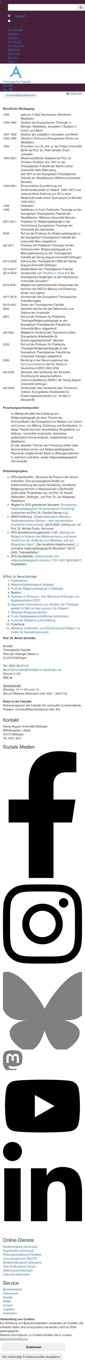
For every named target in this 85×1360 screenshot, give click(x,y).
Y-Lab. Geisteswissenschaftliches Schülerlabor (40, 616)
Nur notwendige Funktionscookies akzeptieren (31, 1357)
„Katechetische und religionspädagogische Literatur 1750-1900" (38, 558)
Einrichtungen (16, 46)
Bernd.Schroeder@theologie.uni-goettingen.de (32, 670)
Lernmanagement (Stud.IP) (20, 1258)
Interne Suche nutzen (23, 21)
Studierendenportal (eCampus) (22, 1262)
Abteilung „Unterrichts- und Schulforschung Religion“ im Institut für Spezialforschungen (45, 630)
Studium (13, 38)
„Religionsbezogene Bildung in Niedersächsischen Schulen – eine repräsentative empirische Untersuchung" (42, 520)
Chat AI (7, 1266)
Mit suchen (22, 16)
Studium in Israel (53, 273)
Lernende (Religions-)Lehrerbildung (33, 620)
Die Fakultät (15, 30)
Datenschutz (11, 1293)
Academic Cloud (24, 1266)
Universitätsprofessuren (21, 95)
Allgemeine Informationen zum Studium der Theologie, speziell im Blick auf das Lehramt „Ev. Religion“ (45, 606)
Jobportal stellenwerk (16, 1274)
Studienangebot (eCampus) (20, 1246)
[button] (7, 86)
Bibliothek (14, 50)
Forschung (14, 42)
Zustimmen (33, 1347)
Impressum (10, 1313)
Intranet (8, 1305)
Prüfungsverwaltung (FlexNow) (22, 1254)
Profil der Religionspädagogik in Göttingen (37, 588)
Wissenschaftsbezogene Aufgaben (32, 584)
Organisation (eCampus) (18, 1250)
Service (12, 58)
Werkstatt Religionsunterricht (29, 612)
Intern (11, 62)
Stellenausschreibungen (18, 1270)
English (75, 93)
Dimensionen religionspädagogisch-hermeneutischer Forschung (44, 507)
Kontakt (7, 1297)
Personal (13, 54)
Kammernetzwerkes (33, 364)
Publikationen (19, 580)
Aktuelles (13, 34)
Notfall (7, 1301)
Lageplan (9, 1309)
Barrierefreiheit (12, 1289)
